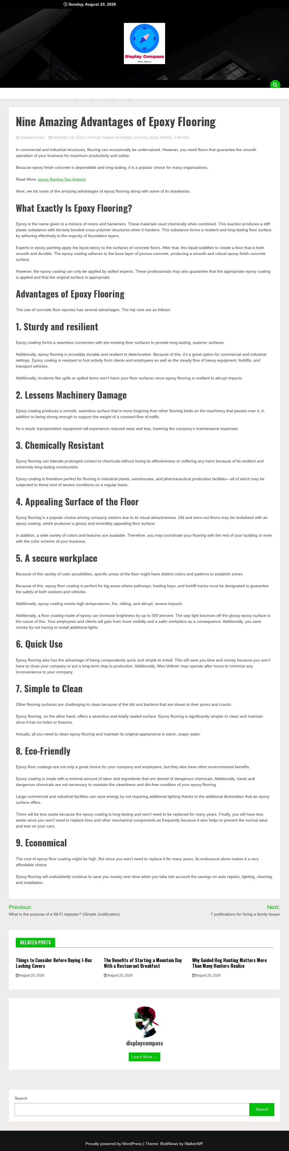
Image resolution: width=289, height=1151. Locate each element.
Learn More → (144, 1056)
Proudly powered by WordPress (114, 1143)
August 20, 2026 (31, 975)
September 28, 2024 (67, 137)
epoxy (153, 137)
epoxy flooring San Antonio (62, 179)
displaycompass (32, 137)
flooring (166, 137)
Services (94, 137)
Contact (13, 93)
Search (21, 1098)
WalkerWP (193, 1143)
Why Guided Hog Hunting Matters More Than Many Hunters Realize (229, 963)
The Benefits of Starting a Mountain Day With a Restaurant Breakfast (143, 963)
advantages (124, 137)
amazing (141, 137)
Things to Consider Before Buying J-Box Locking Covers (54, 963)
